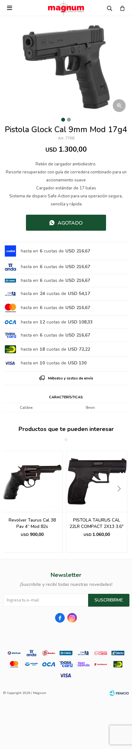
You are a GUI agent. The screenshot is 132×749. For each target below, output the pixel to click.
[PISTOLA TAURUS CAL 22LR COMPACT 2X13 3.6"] (96, 481)
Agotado (70, 223)
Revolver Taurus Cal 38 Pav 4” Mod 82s (32, 523)
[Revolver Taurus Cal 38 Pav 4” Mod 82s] (32, 481)
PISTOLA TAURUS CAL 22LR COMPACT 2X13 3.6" (97, 523)
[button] (121, 502)
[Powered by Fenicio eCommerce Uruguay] (119, 693)
